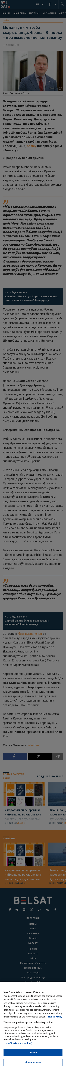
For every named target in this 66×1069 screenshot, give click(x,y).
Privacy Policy (54, 1016)
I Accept (33, 1052)
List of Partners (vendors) (18, 1043)
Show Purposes (33, 1062)
